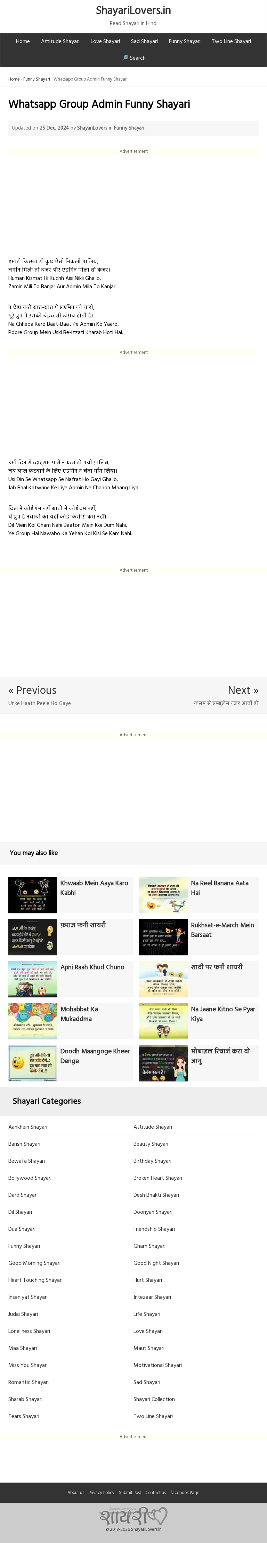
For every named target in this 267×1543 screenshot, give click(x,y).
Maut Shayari (149, 1348)
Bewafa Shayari (26, 1161)
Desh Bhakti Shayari (156, 1195)
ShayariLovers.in (133, 11)
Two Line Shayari (231, 41)
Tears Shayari (23, 1416)
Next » (243, 691)
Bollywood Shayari (29, 1178)
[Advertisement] (133, 203)
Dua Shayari (21, 1229)
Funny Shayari (185, 41)
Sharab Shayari (25, 1399)
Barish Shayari (24, 1144)
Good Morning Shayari (34, 1263)
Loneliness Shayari (29, 1331)
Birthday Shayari (152, 1161)
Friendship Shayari (154, 1229)
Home (23, 41)
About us (75, 1492)
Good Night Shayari (156, 1263)
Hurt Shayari (148, 1280)
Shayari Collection (154, 1399)
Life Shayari (147, 1314)
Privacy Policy (101, 1492)
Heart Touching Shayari (35, 1280)
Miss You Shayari (28, 1365)
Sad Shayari (144, 41)
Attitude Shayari (60, 41)
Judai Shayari (23, 1314)
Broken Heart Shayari (158, 1178)
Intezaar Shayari (152, 1297)
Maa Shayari (22, 1348)
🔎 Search (134, 58)
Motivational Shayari (158, 1365)
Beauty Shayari (151, 1144)
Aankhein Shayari (27, 1127)
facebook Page (185, 1492)
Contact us (155, 1492)
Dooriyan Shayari (153, 1212)
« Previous (32, 691)
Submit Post (130, 1492)
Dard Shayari (23, 1195)
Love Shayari (105, 41)
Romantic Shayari (28, 1382)
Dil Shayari (20, 1212)
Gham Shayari (149, 1246)
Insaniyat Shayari (28, 1297)
